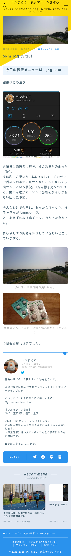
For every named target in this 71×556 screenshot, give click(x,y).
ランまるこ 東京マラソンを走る (35, 2)
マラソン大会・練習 (50, 49)
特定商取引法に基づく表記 (42, 542)
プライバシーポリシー (27, 545)
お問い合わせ (51, 545)
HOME (6, 533)
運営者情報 (18, 542)
